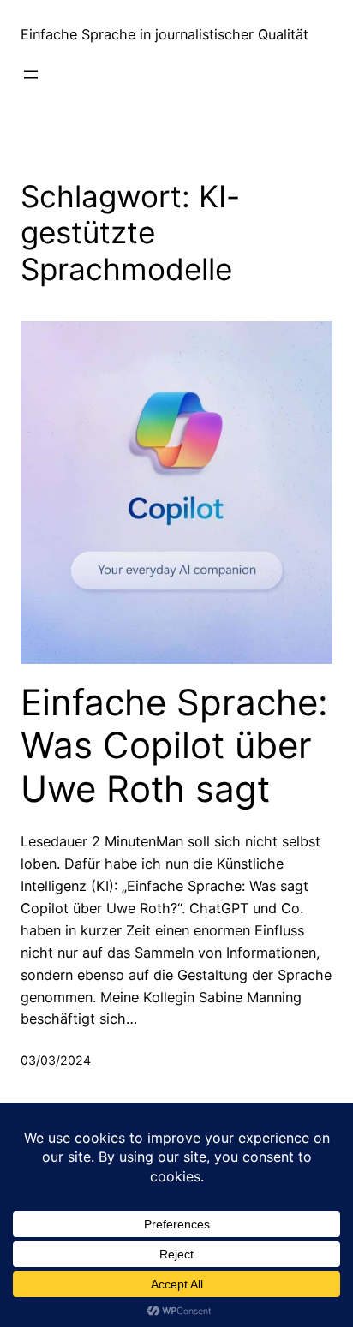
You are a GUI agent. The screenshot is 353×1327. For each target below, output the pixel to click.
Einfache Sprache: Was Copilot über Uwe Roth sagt (174, 745)
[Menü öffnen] (31, 74)
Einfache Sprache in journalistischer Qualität (164, 34)
